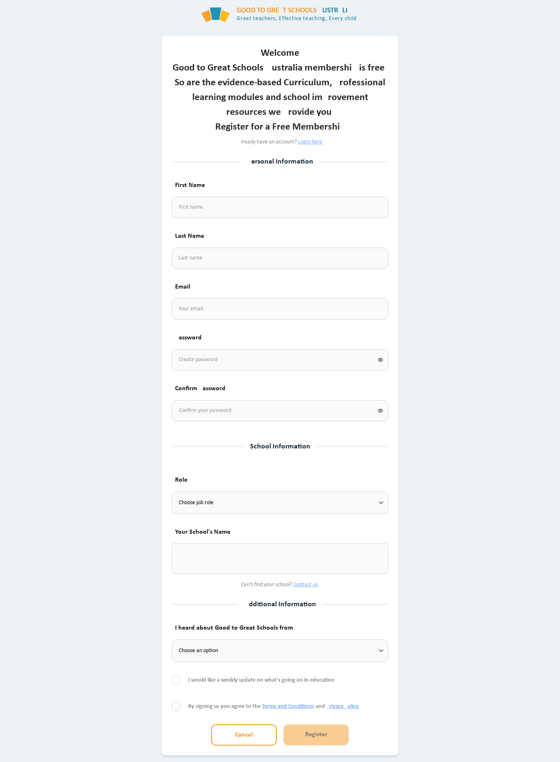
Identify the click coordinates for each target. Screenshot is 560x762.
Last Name (189, 236)
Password (188, 337)
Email (182, 287)
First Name (190, 185)
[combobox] (188, 559)
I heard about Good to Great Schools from (234, 628)
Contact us (306, 585)
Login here (310, 142)
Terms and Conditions (288, 706)
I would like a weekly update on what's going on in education (262, 680)
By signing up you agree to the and (273, 706)
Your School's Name (202, 532)
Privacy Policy (342, 706)
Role (181, 480)
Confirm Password (200, 388)
